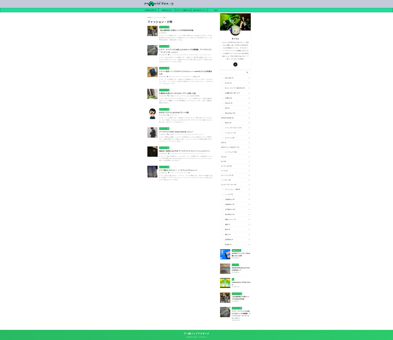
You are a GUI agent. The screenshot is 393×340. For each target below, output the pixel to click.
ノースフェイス (178, 173)
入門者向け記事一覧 (150, 10)
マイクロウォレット (187, 76)
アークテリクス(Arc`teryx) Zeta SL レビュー (176, 132)
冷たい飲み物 (190, 96)
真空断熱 (197, 96)
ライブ (185, 173)
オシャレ (173, 76)
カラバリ (178, 76)
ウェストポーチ (183, 55)
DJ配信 (172, 96)
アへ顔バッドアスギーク (196, 333)
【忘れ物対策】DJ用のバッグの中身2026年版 (176, 30)
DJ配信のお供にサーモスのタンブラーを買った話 (177, 93)
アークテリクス (174, 55)
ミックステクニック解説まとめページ (183, 10)
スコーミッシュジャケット (198, 153)
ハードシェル (187, 134)
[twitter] (235, 64)
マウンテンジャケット (198, 134)
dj (169, 76)
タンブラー (183, 96)
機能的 (195, 76)
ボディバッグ (199, 55)
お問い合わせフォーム (199, 10)
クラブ (172, 173)
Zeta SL (171, 134)
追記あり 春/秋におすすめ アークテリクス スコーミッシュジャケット (184, 151)
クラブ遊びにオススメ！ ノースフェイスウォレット (178, 170)
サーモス (176, 96)
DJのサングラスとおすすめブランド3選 (174, 112)
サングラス (174, 115)
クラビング (192, 55)
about (216, 10)
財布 (199, 76)
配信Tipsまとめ (166, 10)
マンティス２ (207, 55)
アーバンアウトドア (184, 153)
